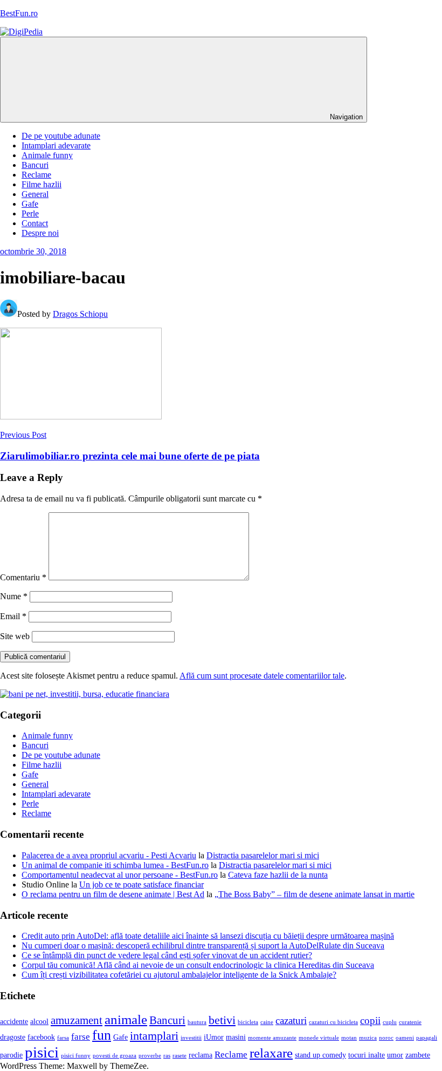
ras (166, 1056)
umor (395, 1055)
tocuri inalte (366, 1055)
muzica (368, 1038)
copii (370, 1020)
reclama (200, 1055)
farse (80, 1037)
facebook (41, 1037)
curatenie (410, 1022)
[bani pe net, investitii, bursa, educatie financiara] (84, 694)
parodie (11, 1055)
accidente (14, 1022)
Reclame (36, 174)
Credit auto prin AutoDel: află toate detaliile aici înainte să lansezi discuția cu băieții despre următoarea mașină (208, 935)
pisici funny (76, 1056)
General (35, 194)
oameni (405, 1038)
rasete (179, 1056)
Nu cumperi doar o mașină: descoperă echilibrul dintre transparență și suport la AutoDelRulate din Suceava (203, 945)
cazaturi (291, 1020)
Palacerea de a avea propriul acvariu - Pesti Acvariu (109, 855)
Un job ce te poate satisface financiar (141, 884)
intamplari (154, 1035)
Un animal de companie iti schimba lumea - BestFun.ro (115, 865)
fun (101, 1035)
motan (349, 1038)
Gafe (30, 203)
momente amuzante (272, 1038)
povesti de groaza (114, 1056)
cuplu (390, 1022)
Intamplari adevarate (56, 145)
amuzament (76, 1020)
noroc (386, 1038)
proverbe (150, 1056)
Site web (15, 636)
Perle (30, 213)
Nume (13, 596)
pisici (42, 1052)
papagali (426, 1038)
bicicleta (248, 1022)
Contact (35, 223)
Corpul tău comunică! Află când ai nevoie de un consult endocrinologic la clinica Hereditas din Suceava (198, 965)
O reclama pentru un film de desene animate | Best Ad (113, 894)
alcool (39, 1022)
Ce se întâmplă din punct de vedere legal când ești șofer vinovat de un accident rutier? (167, 955)
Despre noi (40, 233)
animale (126, 1019)
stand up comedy (320, 1055)
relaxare (271, 1053)
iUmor (214, 1037)
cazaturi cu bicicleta (333, 1022)
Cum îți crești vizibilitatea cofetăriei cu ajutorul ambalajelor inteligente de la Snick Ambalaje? (179, 974)
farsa (63, 1038)
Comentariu (23, 577)
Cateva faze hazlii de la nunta (278, 874)
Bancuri (35, 165)
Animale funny (47, 155)
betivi (222, 1020)
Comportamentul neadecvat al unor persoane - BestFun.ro (120, 874)
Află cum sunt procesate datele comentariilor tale (261, 675)
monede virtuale (319, 1038)
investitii (191, 1038)
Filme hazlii (41, 184)
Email (13, 616)
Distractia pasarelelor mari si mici (262, 855)
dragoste (12, 1037)
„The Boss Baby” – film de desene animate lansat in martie (315, 894)
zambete (417, 1055)
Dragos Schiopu (80, 313)
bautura (197, 1022)
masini (236, 1037)
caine (266, 1022)
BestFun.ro (19, 13)
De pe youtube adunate (61, 135)
